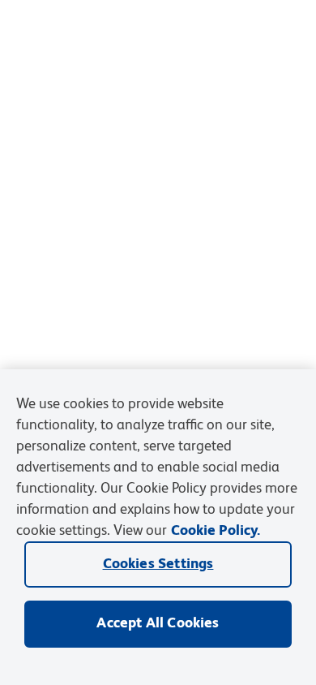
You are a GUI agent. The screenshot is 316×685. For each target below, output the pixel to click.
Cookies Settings (158, 564)
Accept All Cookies (157, 623)
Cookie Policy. (215, 530)
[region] (158, 527)
